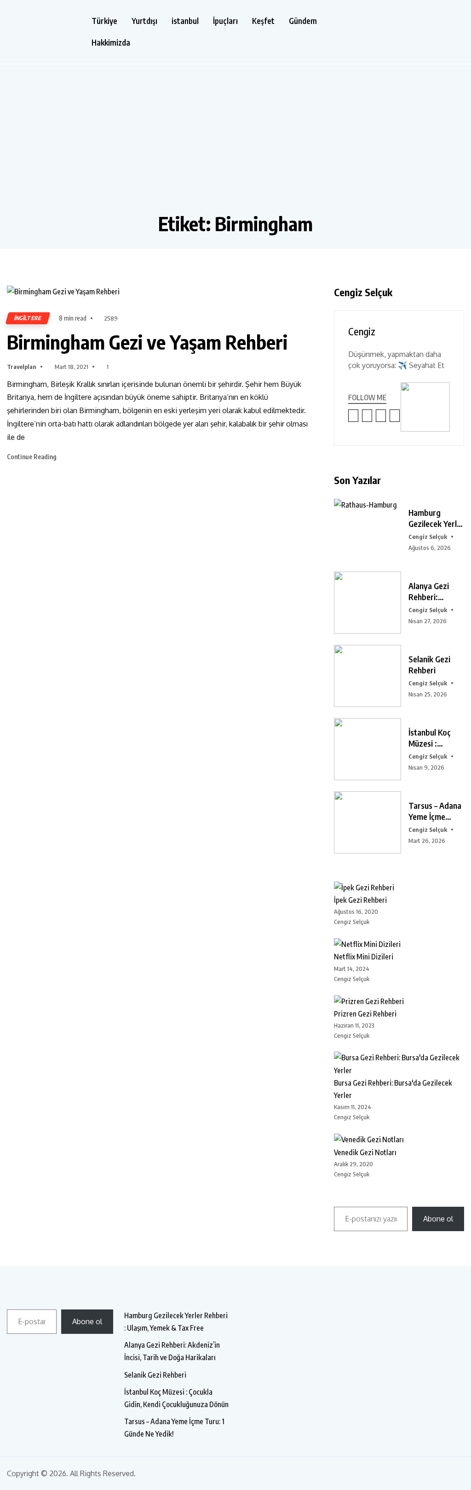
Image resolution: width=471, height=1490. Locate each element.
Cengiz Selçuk (427, 536)
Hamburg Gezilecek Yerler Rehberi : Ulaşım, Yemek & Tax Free (176, 1321)
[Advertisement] (235, 142)
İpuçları (225, 21)
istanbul (185, 21)
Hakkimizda (111, 43)
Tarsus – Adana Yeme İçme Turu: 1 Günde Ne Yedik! (174, 1427)
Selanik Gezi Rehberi (429, 664)
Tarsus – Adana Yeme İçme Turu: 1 (434, 811)
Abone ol (438, 1218)
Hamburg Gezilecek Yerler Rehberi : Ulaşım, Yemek (436, 518)
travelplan (21, 366)
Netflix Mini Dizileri (363, 956)
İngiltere (27, 318)
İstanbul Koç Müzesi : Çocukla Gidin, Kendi (432, 738)
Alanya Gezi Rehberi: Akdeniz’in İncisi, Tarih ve (433, 591)
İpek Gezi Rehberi (360, 900)
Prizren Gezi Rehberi (365, 1013)
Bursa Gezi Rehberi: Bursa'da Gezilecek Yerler (393, 1089)
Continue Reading (32, 457)
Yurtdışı (144, 21)
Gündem (303, 21)
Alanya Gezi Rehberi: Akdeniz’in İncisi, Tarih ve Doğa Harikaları (172, 1351)
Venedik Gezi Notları (365, 1152)
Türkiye (104, 21)
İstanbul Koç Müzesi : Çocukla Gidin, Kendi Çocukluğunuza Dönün (176, 1398)
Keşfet (263, 21)
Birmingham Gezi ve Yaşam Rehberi (147, 342)
